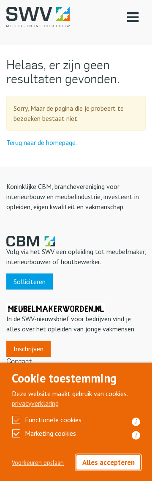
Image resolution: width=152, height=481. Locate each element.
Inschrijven (28, 348)
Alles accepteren (108, 462)
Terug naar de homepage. (41, 142)
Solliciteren (30, 281)
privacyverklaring (35, 403)
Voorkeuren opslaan (38, 463)
